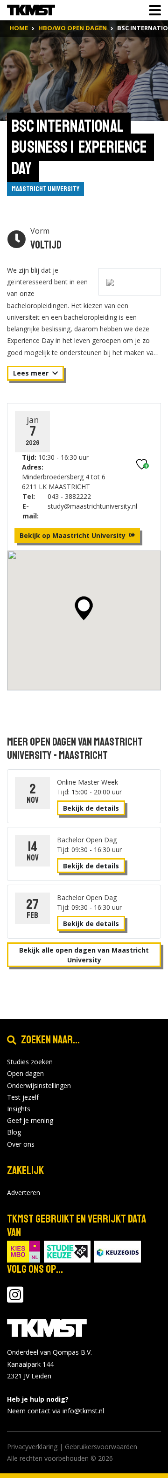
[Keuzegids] (117, 1251)
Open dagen (25, 1073)
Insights (18, 1108)
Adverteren (23, 1192)
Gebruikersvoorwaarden (101, 1446)
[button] (84, 608)
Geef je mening (30, 1120)
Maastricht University (45, 189)
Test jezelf (23, 1097)
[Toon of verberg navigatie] (152, 10)
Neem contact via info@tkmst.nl (55, 1410)
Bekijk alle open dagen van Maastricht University (84, 955)
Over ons (21, 1144)
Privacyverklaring (32, 1446)
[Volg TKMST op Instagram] (15, 1299)
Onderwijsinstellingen (39, 1085)
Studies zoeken (30, 1061)
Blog (14, 1132)
